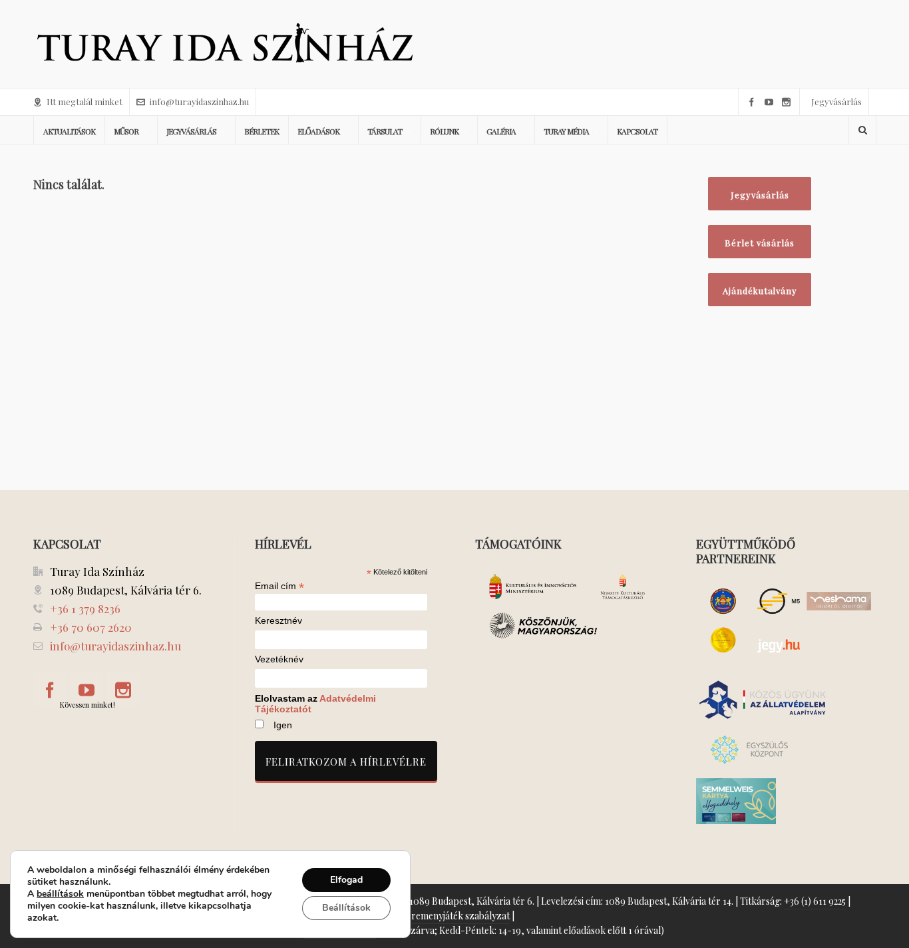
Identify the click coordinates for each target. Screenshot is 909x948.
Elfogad (346, 879)
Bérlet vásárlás (760, 242)
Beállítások (346, 907)
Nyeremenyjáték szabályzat (452, 915)
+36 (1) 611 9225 (815, 901)
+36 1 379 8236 (85, 608)
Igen (282, 725)
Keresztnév (278, 621)
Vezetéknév (279, 659)
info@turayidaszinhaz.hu (199, 101)
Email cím (279, 586)
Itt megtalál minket (84, 101)
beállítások (60, 894)
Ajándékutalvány (760, 290)
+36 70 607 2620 (91, 627)
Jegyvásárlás (836, 101)
